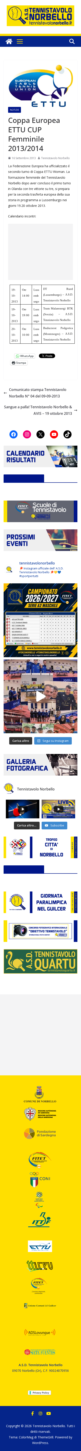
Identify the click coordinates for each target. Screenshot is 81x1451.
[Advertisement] (40, 252)
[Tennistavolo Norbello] (9, 41)
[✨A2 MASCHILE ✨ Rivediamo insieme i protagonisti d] (40, 696)
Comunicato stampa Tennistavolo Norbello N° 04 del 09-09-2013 (37, 393)
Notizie (14, 109)
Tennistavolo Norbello (55, 158)
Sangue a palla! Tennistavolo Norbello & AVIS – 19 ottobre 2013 (38, 410)
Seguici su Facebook (23, 478)
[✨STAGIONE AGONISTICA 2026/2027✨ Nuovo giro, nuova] (40, 620)
